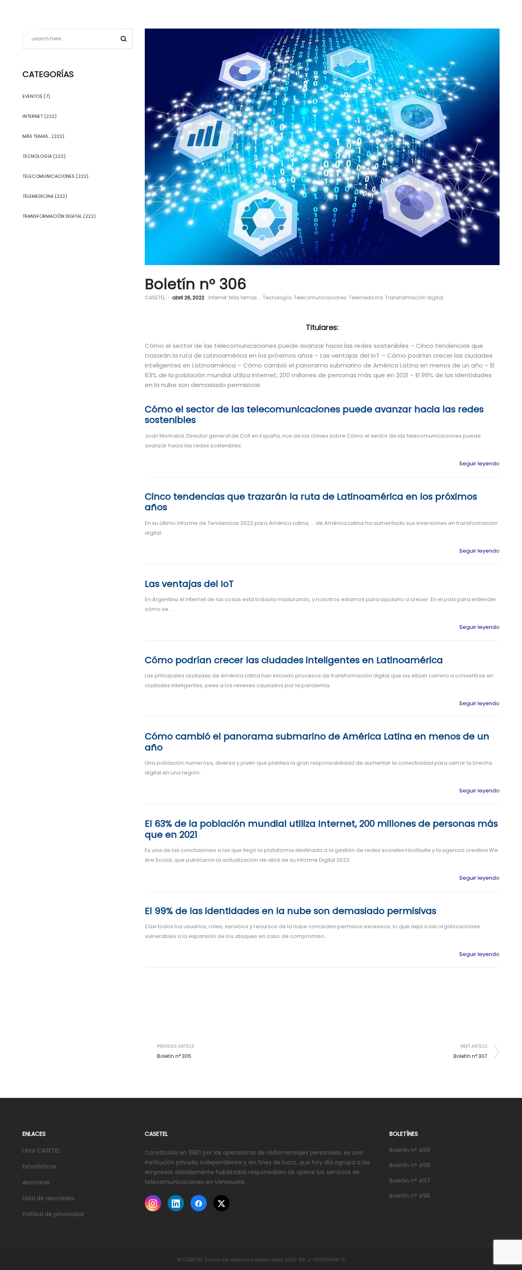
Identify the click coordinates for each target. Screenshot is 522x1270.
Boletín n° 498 (409, 1165)
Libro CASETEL (41, 1150)
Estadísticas (39, 1166)
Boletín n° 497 (409, 1181)
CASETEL (155, 297)
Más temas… (36, 136)
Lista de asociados (48, 1198)
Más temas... (245, 297)
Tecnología (277, 297)
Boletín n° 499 (409, 1150)
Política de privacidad (53, 1214)
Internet (217, 297)
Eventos (32, 96)
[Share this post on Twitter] (469, 1035)
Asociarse (36, 1182)
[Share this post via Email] (493, 1035)
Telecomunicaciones (320, 297)
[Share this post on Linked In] (481, 1035)
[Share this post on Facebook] (457, 1035)
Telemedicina (366, 297)
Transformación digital (414, 297)
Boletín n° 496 (409, 1196)
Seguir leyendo (479, 463)
